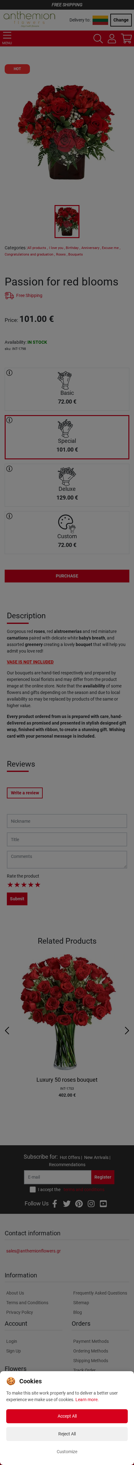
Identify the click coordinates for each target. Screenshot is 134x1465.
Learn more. (87, 1399)
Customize (67, 1451)
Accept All (67, 1416)
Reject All (67, 1433)
